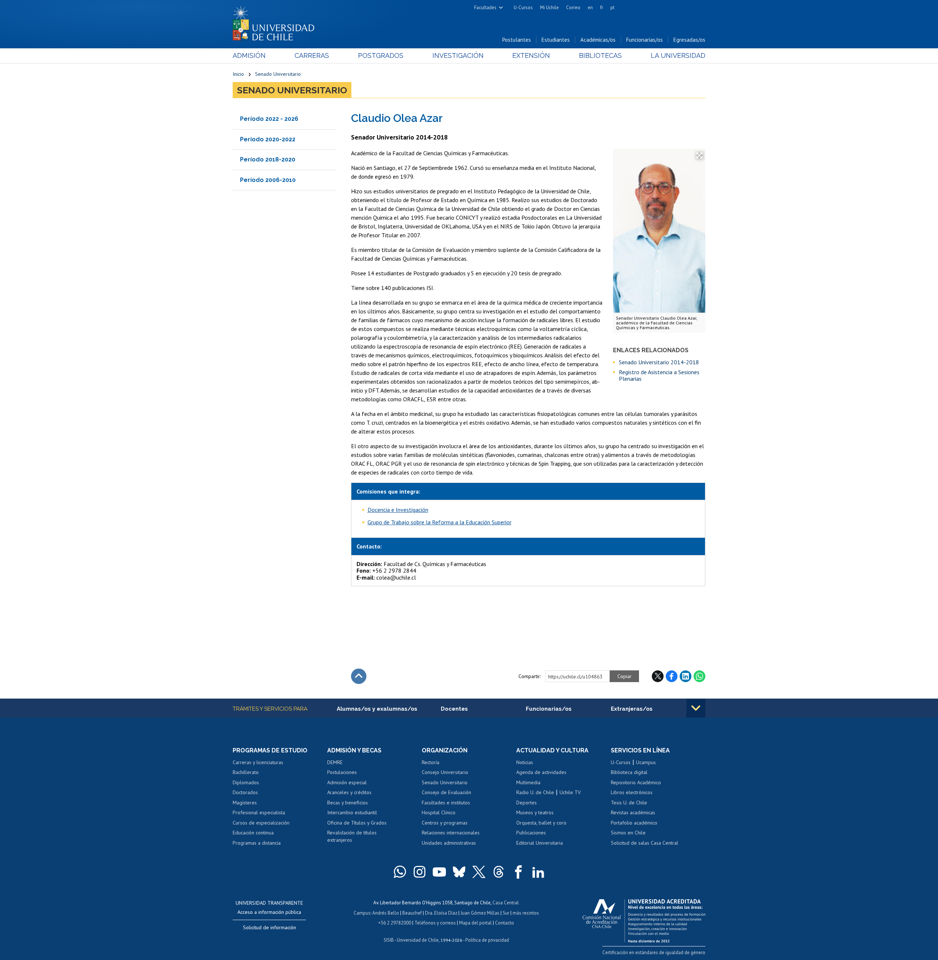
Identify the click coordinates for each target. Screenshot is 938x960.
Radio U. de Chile (535, 792)
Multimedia (528, 782)
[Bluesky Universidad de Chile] (459, 872)
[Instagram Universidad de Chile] (419, 872)
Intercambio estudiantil (352, 812)
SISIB (389, 940)
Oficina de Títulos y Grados (357, 822)
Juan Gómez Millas (480, 913)
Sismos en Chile (628, 832)
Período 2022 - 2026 (269, 118)
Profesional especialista (259, 812)
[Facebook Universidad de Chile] (518, 872)
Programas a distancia (257, 843)
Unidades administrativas (449, 843)
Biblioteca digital (629, 772)
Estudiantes (556, 39)
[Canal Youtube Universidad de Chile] (439, 872)
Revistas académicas (633, 812)
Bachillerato (246, 772)
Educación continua (253, 832)
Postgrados (380, 55)
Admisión (249, 55)
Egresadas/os (689, 39)
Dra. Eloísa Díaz (441, 913)
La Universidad (678, 55)
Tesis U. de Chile (629, 802)
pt (612, 7)
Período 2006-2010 (268, 179)
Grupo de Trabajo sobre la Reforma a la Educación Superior (440, 522)
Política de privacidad (487, 940)
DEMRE (335, 762)
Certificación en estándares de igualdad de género (653, 952)
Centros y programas (445, 822)
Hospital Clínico (438, 812)
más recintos (526, 913)
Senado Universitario (278, 74)
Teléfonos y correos (435, 923)
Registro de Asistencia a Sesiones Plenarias (659, 375)
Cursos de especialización (261, 822)
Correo (573, 7)
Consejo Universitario (445, 772)
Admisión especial (347, 782)
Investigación (458, 55)
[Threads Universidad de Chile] (499, 872)
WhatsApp (699, 676)
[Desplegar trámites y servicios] (695, 708)
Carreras (312, 55)
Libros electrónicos (632, 792)
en (590, 7)
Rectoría (430, 762)
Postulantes (516, 39)
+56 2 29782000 (394, 923)
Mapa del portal (475, 923)
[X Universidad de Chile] (479, 872)
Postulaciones (342, 772)
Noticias (524, 762)
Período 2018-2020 (267, 159)
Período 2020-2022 (267, 139)
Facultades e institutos (446, 802)
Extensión (531, 55)
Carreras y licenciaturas (258, 762)
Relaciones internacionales (451, 832)
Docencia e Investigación (398, 509)
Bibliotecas (600, 55)
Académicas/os (598, 39)
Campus (362, 913)
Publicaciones (531, 832)
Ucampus (646, 762)
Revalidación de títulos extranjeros (352, 836)
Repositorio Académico (636, 782)
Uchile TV (570, 792)
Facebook (671, 676)
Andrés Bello (385, 913)
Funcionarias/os (644, 39)
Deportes (526, 802)
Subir (358, 676)
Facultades (485, 7)
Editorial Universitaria (539, 843)
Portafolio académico (634, 822)
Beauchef (412, 913)
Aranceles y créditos (349, 792)
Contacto (504, 923)
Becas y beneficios (347, 802)
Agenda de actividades (541, 772)
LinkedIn (685, 676)
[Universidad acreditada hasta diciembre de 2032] (644, 919)
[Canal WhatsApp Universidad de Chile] (400, 872)
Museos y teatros (535, 812)
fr (601, 7)
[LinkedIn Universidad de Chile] (538, 872)
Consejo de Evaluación (446, 792)
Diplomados (246, 782)
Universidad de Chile (418, 940)
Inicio (238, 74)
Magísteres (245, 802)
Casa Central (505, 903)
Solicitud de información (269, 927)
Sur (506, 913)
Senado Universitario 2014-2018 (659, 362)
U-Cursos (523, 7)
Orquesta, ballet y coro (541, 822)
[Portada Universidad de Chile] (276, 21)
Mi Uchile (549, 7)
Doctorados (245, 792)
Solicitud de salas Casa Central (644, 843)
